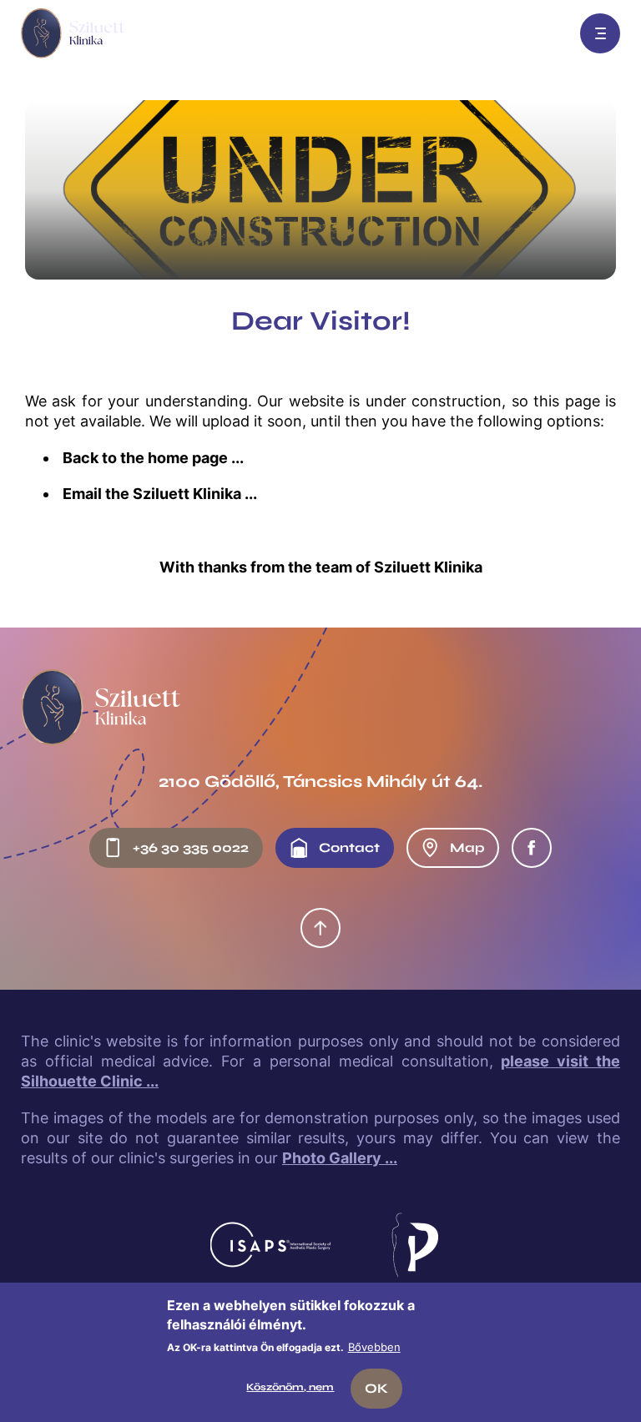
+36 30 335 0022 (191, 847)
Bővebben (374, 1347)
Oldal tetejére (320, 928)
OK (376, 1388)
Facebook (532, 848)
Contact (349, 847)
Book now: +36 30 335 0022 (547, 33)
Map (467, 847)
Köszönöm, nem (290, 1387)
